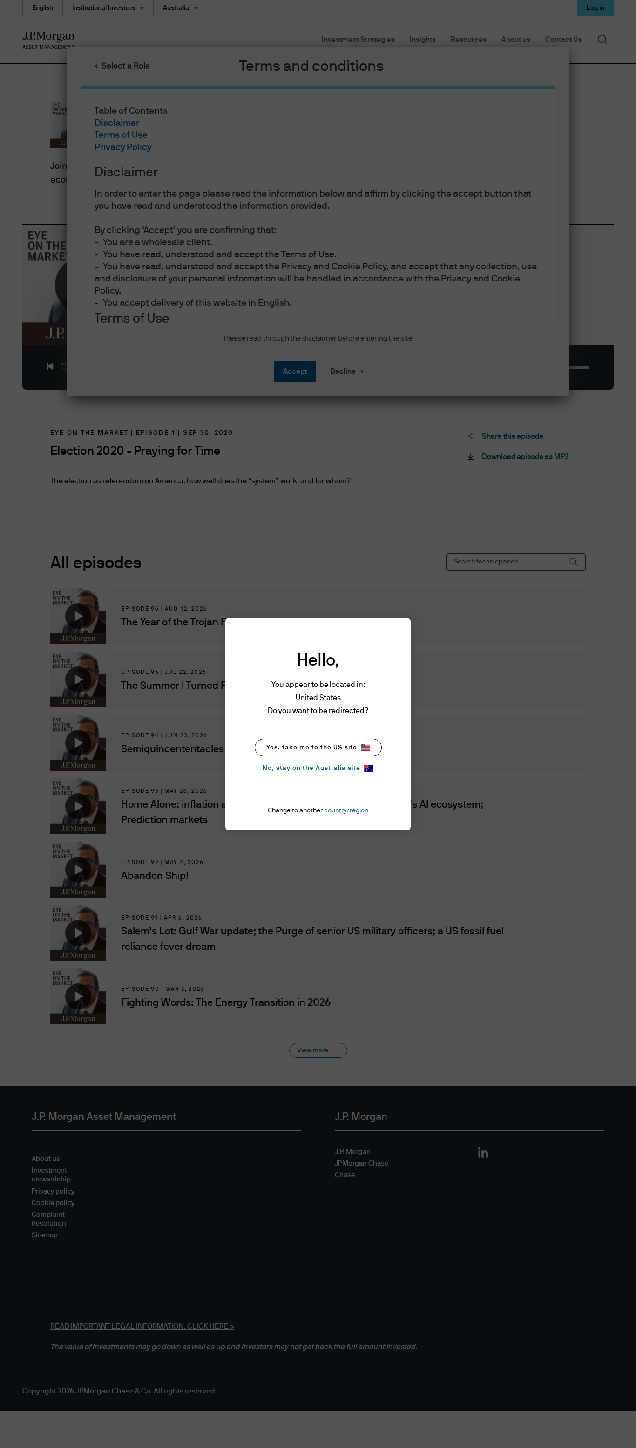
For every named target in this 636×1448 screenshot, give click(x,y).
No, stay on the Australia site (311, 768)
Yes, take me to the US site (311, 747)
